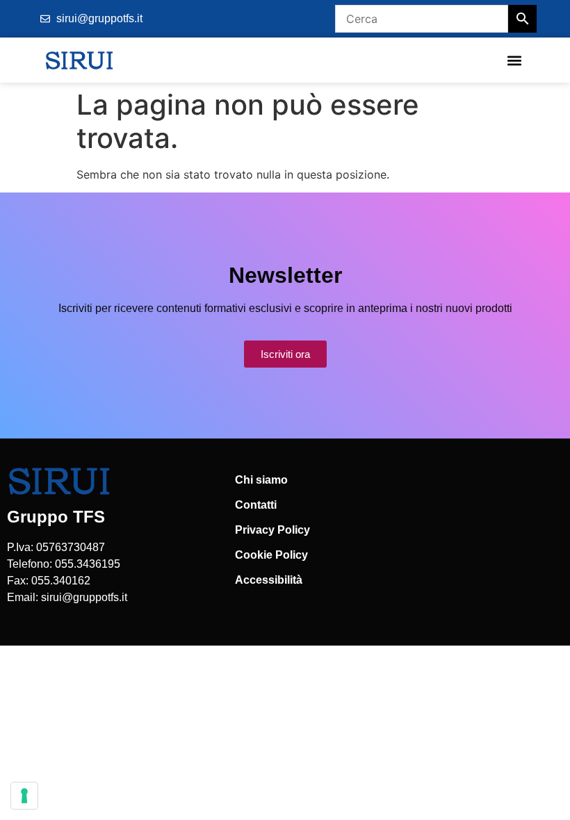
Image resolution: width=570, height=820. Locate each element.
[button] (514, 60)
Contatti (256, 505)
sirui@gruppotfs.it (84, 597)
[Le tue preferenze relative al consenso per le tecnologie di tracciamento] (24, 795)
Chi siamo (261, 480)
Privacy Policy (272, 530)
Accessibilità (268, 580)
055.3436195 (87, 564)
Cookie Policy (271, 555)
